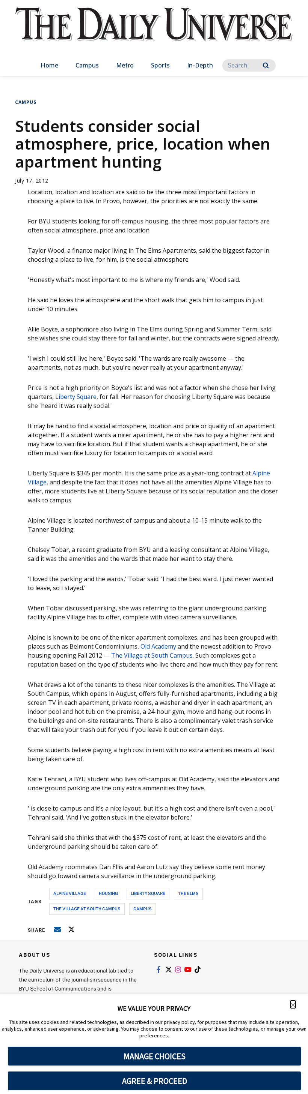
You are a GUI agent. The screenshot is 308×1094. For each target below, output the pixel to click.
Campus (87, 65)
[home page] (154, 31)
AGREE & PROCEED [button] (154, 1081)
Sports (160, 65)
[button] (293, 1004)
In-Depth (200, 65)
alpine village (69, 893)
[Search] (265, 65)
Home (49, 65)
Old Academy (158, 646)
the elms (188, 893)
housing (108, 893)
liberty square (148, 893)
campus (142, 908)
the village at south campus (87, 908)
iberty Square (78, 397)
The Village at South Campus (152, 655)
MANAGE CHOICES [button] (155, 1056)
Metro (125, 65)
